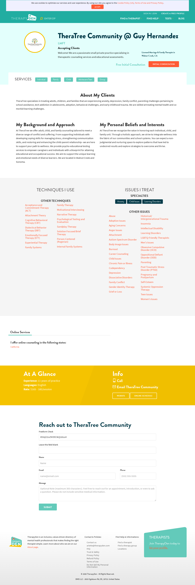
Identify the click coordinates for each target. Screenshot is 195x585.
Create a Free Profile (172, 13)
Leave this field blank (48, 444)
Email (41, 470)
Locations (122, 548)
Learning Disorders (152, 201)
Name (41, 457)
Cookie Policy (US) (125, 3)
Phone (122, 470)
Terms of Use (92, 561)
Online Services (20, 332)
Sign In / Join (150, 13)
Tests (168, 18)
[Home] (24, 18)
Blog (181, 18)
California (15, 346)
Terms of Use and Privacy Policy (149, 3)
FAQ (88, 548)
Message (42, 483)
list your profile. (158, 547)
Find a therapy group (127, 545)
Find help (152, 18)
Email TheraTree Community (137, 387)
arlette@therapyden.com (98, 545)
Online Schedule (143, 395)
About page (32, 547)
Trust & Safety (93, 552)
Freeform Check (46, 431)
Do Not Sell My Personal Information (97, 565)
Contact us (91, 542)
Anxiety (120, 201)
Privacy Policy (93, 555)
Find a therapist (130, 18)
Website (121, 395)
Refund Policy (93, 558)
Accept (97, 7)
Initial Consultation (164, 64)
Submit (48, 507)
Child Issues (134, 201)
